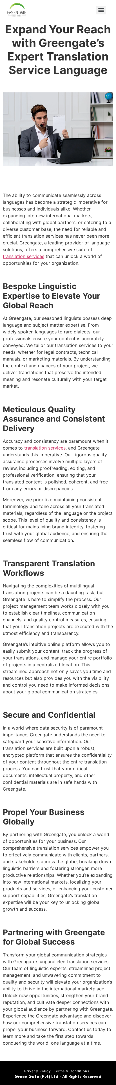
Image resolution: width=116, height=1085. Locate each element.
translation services (23, 256)
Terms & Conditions (71, 1071)
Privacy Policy (37, 1071)
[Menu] (101, 10)
